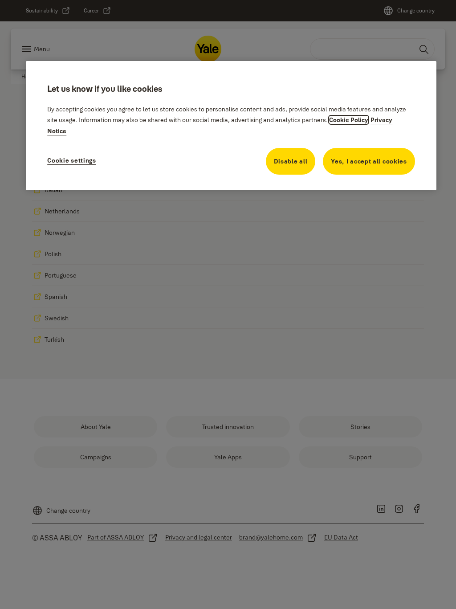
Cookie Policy (348, 120)
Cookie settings (71, 160)
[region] (231, 125)
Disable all (291, 161)
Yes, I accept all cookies (369, 161)
